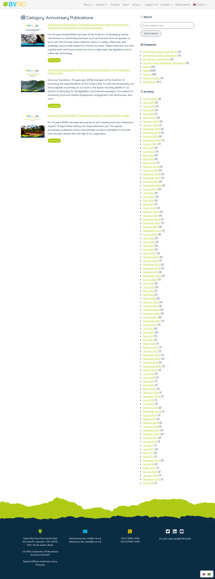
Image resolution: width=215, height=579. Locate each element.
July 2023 (148, 238)
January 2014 (150, 475)
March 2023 (149, 253)
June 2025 (149, 151)
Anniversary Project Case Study (160, 55)
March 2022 (149, 298)
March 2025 (149, 162)
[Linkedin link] (175, 532)
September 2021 (152, 321)
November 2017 (151, 434)
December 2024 (151, 174)
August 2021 (150, 324)
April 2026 (148, 113)
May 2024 (148, 200)
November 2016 (151, 460)
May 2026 (148, 110)
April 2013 (148, 483)
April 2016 (148, 464)
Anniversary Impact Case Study (160, 51)
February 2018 (151, 422)
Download (54, 60)
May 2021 (148, 336)
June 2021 (149, 332)
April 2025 (148, 159)
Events (146, 66)
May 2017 (148, 452)
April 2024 (148, 204)
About (87, 4)
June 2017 (148, 449)
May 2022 (148, 290)
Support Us (151, 4)
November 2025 (152, 132)
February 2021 (151, 347)
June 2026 (149, 106)
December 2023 (151, 219)
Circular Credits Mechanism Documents (164, 63)
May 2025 (148, 155)
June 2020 (149, 377)
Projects (115, 4)
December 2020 (151, 354)
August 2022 (150, 279)
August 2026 (150, 98)
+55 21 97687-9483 (130, 541)
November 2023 (152, 223)
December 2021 (151, 309)
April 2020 (148, 385)
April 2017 (148, 456)
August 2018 (150, 415)
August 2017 (150, 441)
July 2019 (148, 400)
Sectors (100, 4)
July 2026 (148, 102)
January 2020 (150, 392)
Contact (165, 4)
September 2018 (152, 411)
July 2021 (148, 328)
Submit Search (151, 33)
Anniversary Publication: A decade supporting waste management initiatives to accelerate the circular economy (88, 26)
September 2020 (152, 366)
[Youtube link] (181, 532)
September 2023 (152, 230)
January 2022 (150, 305)
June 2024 (149, 196)
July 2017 (148, 445)
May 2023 (148, 245)
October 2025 (150, 136)
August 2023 (150, 234)
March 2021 (149, 343)
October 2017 (150, 437)
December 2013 (151, 479)
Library (136, 4)
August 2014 (150, 471)
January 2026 (150, 125)
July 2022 (148, 283)
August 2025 (150, 143)
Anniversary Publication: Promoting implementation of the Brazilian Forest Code (89, 71)
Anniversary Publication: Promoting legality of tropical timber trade (88, 115)
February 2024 (151, 211)
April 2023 (148, 249)
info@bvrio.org (94, 538)
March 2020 (149, 388)
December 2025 (151, 128)
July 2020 (148, 373)
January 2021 (150, 351)
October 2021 (150, 317)
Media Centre (182, 4)
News (126, 4)
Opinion (147, 74)
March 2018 (149, 418)
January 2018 (150, 426)
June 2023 (149, 241)
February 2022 (151, 302)
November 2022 (152, 268)
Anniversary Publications (156, 59)
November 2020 (152, 358)
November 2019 (151, 396)
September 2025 (152, 140)
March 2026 (149, 117)
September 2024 (152, 185)
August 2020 (150, 370)
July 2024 (148, 192)
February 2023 (151, 257)
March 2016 (149, 467)
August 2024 (150, 189)
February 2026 (151, 121)
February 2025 (151, 166)
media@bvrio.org (93, 541)
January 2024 (150, 215)
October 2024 (150, 181)
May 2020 (148, 381)
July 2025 (148, 147)
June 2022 (149, 287)
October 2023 (150, 226)
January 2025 (150, 170)
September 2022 (152, 275)
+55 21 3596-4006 (130, 538)
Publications (149, 81)
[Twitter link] (168, 532)
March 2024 (149, 208)
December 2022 (151, 264)
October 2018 (150, 407)
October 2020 (150, 362)
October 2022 (150, 272)
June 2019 (149, 403)
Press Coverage (151, 78)
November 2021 (151, 313)
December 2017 (151, 430)
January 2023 (150, 260)
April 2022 (148, 294)
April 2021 (148, 339)
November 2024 (152, 177)
